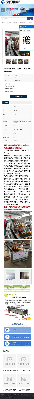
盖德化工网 (11, 397)
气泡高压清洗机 (28, 22)
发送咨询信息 (18, 96)
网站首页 (15, 22)
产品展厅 (20, 22)
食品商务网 (5, 397)
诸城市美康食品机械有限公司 (20, 395)
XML (28, 395)
